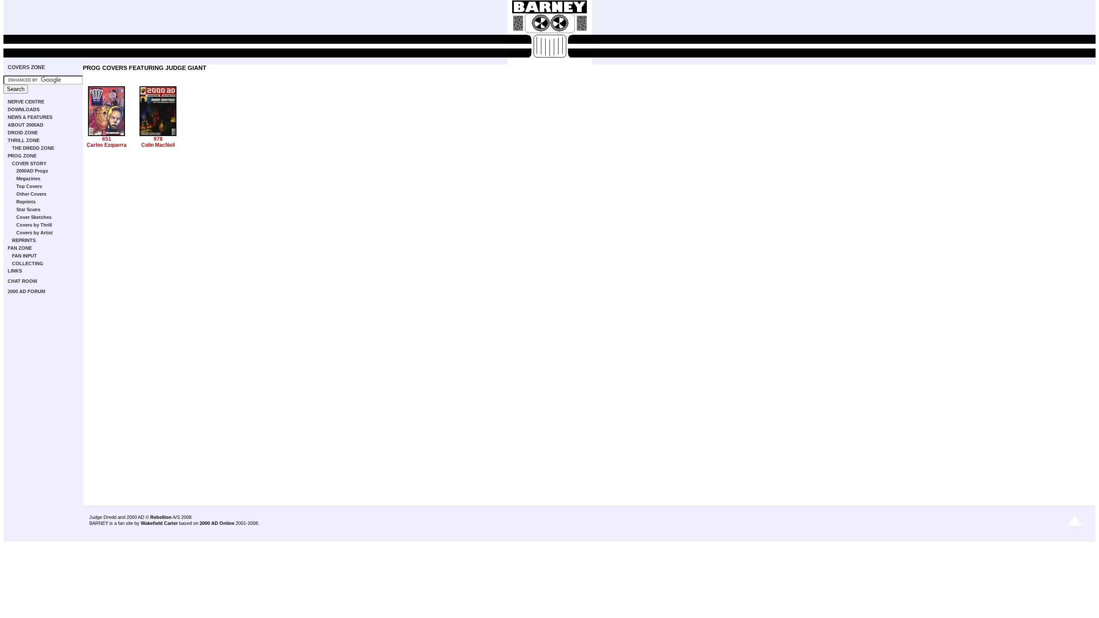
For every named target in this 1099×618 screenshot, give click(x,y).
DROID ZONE (23, 132)
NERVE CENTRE (26, 101)
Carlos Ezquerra (107, 145)
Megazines (28, 178)
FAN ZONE (20, 248)
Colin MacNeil (158, 145)
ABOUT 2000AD (25, 124)
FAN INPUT (24, 255)
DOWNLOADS (23, 109)
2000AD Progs (32, 170)
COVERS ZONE (26, 67)
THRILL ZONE (23, 140)
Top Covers (29, 186)
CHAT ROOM (22, 281)
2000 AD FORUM (26, 291)
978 (158, 139)
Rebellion (161, 517)
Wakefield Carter (159, 523)
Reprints (26, 201)
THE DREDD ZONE (33, 148)
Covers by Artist (34, 232)
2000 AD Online (217, 523)
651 (106, 139)
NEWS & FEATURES (30, 117)
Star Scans (28, 209)
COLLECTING (27, 263)
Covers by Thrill (34, 224)
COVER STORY (29, 163)
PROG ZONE (22, 155)
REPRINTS (24, 240)
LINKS (15, 270)
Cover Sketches (34, 217)
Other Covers (31, 194)
